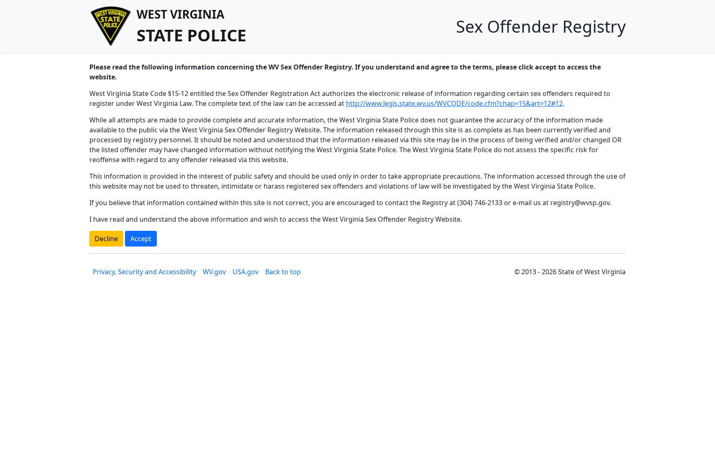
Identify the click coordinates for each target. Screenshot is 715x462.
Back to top (283, 271)
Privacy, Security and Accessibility (144, 271)
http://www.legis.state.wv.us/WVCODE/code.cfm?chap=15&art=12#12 (454, 103)
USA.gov (246, 271)
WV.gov (214, 271)
